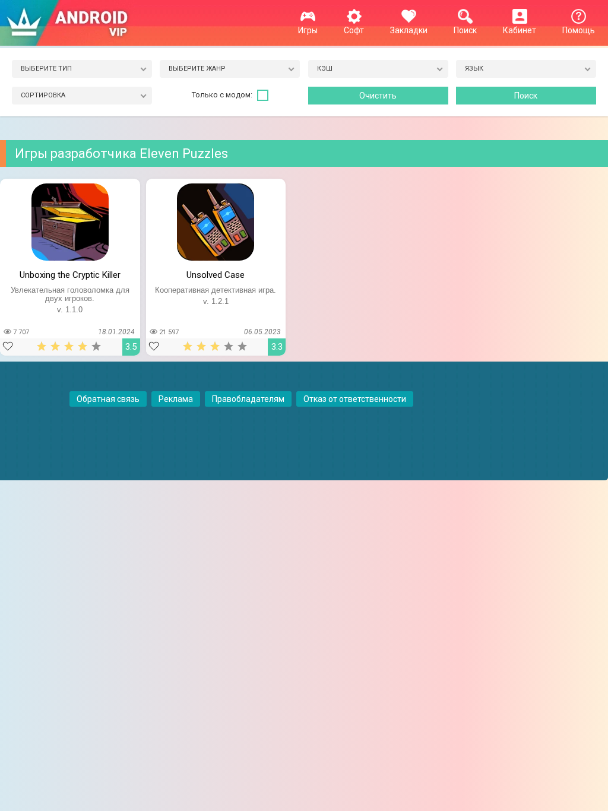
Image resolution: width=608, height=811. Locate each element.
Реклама (176, 399)
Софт (354, 30)
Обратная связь (108, 399)
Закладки (409, 30)
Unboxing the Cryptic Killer (70, 275)
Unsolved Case (215, 275)
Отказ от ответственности (354, 399)
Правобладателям (248, 399)
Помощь (578, 30)
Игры (308, 30)
